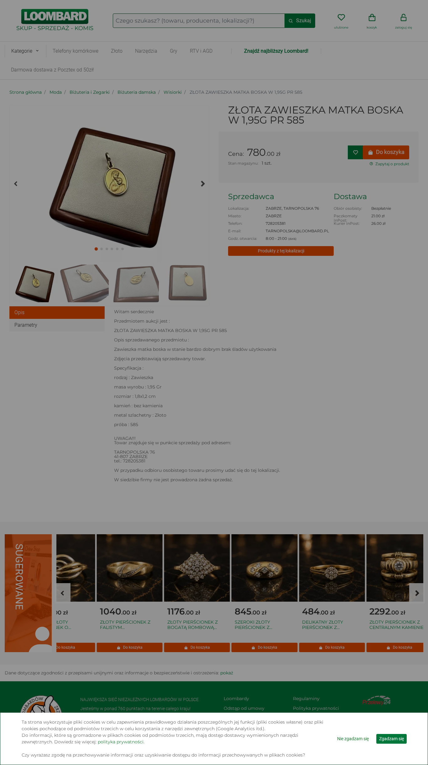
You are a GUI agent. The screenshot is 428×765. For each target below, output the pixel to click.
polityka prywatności (121, 742)
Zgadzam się (391, 738)
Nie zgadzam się (353, 738)
